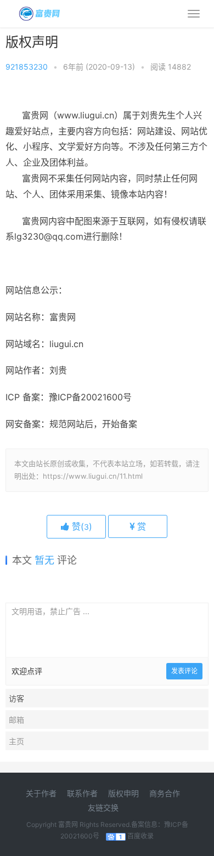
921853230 (26, 66)
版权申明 (123, 793)
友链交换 (103, 807)
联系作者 (82, 793)
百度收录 (140, 836)
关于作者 (41, 793)
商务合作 (164, 793)
